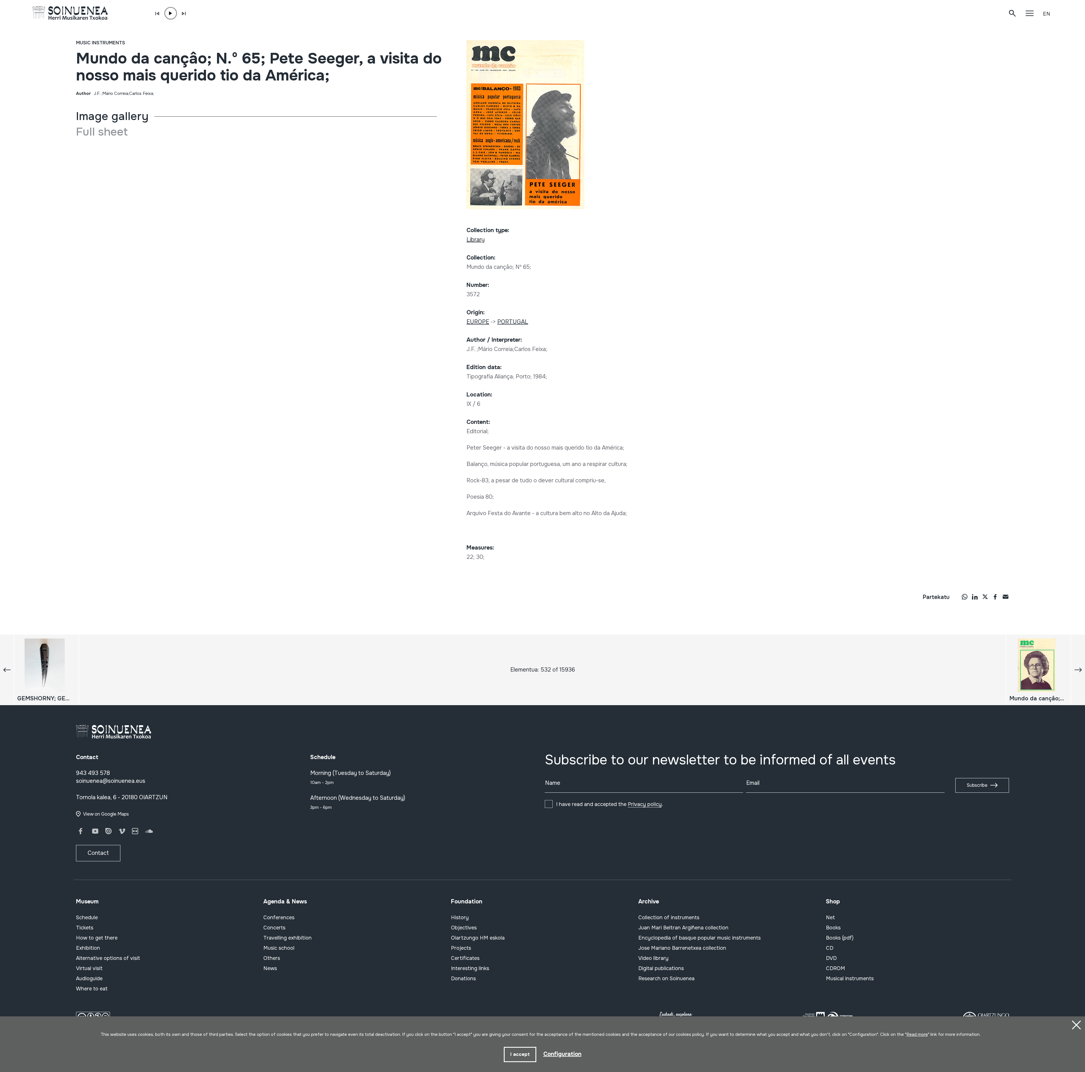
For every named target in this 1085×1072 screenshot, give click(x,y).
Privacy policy (645, 804)
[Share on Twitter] (985, 596)
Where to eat (92, 989)
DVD (831, 958)
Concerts (274, 928)
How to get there (97, 938)
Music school (278, 948)
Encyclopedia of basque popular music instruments (699, 938)
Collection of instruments (668, 917)
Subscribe (977, 785)
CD (829, 948)
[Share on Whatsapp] (964, 596)
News (270, 968)
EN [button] (1046, 14)
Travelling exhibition (287, 938)
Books (833, 928)
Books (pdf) (840, 938)
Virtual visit (89, 968)
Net (830, 917)
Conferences (278, 917)
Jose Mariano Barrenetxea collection (682, 948)
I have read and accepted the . (609, 804)
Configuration (562, 1054)
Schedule (87, 917)
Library (475, 239)
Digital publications (661, 968)
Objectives (464, 928)
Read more (917, 1034)
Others (271, 958)
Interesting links (470, 968)
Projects (461, 948)
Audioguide (89, 978)
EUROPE (477, 321)
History (460, 917)
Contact (98, 853)
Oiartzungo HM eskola (478, 938)
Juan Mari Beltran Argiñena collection (683, 928)
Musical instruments (850, 978)
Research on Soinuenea (666, 978)
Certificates (465, 958)
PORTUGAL (512, 321)
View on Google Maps (106, 814)
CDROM (835, 968)
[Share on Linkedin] (974, 596)
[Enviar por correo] (1005, 596)
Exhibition (88, 948)
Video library (653, 958)
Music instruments (100, 43)
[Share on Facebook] (995, 596)
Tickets (84, 928)
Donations (463, 978)
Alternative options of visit (108, 958)
